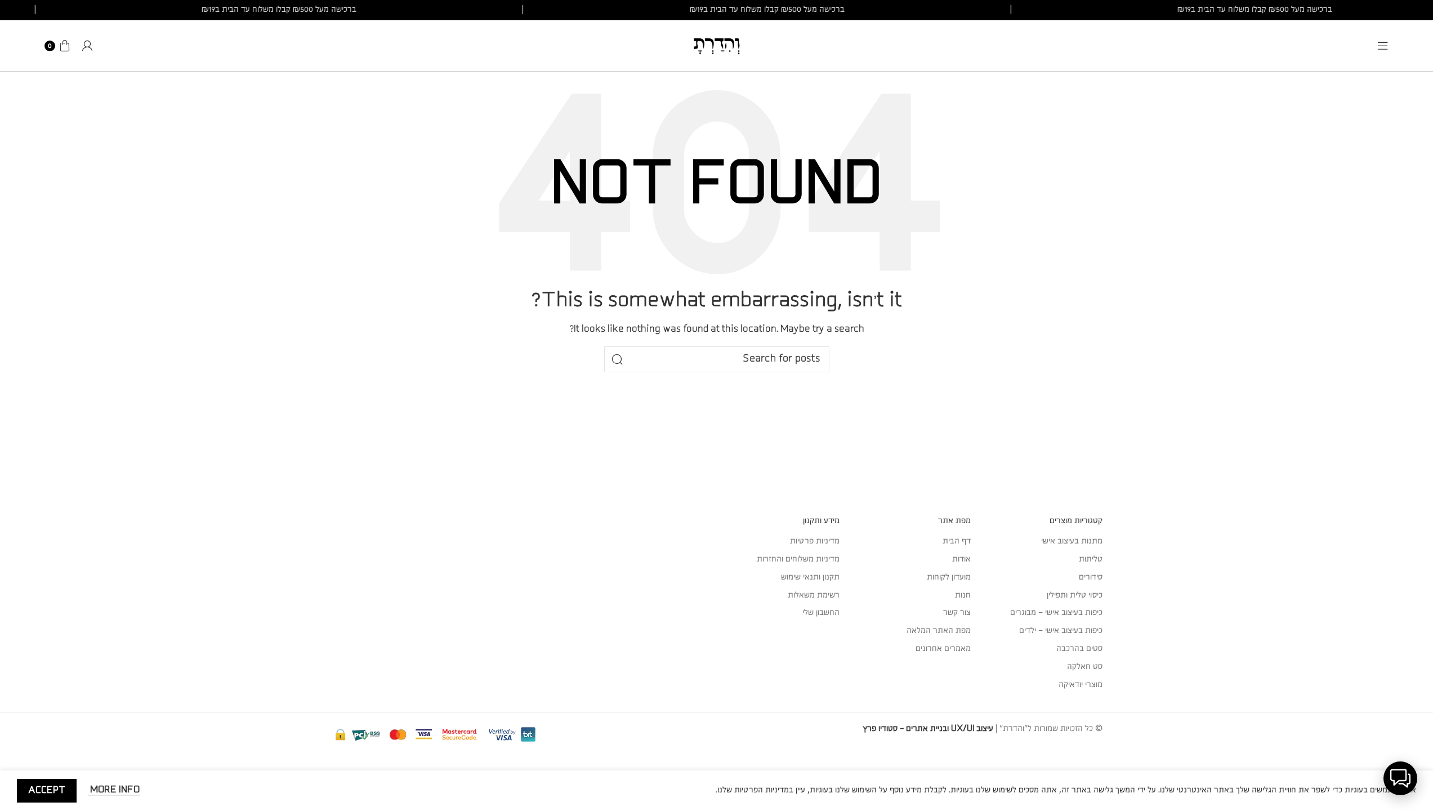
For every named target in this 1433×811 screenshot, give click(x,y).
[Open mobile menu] (1383, 45)
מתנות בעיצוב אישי (1071, 541)
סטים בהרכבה (1079, 648)
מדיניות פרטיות (815, 541)
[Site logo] (716, 45)
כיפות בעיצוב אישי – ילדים (1060, 630)
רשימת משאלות (814, 595)
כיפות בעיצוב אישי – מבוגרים (1056, 612)
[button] (1400, 778)
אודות (961, 559)
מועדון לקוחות (949, 577)
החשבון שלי (821, 612)
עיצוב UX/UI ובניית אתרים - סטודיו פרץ (928, 728)
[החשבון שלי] (87, 45)
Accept (46, 790)
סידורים (1090, 577)
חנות (963, 595)
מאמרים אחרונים (943, 648)
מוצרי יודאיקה (1080, 684)
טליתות (1090, 559)
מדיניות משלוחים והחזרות (798, 559)
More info (114, 790)
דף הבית (957, 541)
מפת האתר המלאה (939, 630)
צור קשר (957, 612)
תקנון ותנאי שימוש (810, 577)
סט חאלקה (1084, 666)
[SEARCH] (617, 359)
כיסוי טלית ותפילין (1074, 595)
